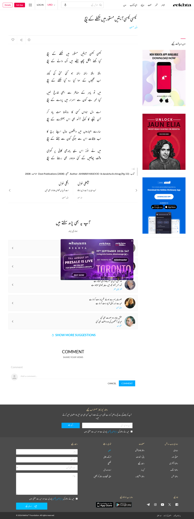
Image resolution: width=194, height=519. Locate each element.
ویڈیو (142, 5)
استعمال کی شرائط (167, 516)
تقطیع (109, 463)
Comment (127, 383)
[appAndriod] (123, 504)
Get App (19, 5)
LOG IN (40, 4)
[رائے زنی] (29, 40)
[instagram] (155, 504)
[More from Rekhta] (30, 5)
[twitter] (169, 504)
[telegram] (148, 504)
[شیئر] (21, 40)
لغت (149, 5)
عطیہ (109, 450)
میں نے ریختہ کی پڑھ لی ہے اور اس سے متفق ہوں (106, 431)
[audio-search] (65, 5)
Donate (8, 5)
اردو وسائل (107, 470)
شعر (156, 5)
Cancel (112, 383)
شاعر (163, 5)
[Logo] (182, 5)
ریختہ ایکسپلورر (139, 476)
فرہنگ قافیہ (107, 457)
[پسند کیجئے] (12, 40)
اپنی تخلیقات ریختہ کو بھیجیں (102, 476)
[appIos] (104, 504)
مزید (124, 5)
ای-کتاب (133, 5)
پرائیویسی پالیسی (113, 431)
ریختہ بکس (174, 476)
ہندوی (176, 450)
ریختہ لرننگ (174, 470)
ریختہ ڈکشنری (173, 463)
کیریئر (142, 470)
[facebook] (176, 504)
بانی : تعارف (140, 457)
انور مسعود (133, 27)
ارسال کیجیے (28, 506)
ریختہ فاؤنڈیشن (139, 450)
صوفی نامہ (175, 457)
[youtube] (162, 504)
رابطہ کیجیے (141, 463)
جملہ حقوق (159, 516)
